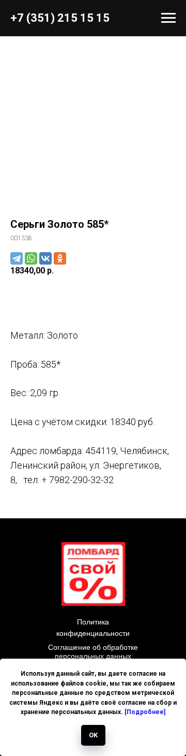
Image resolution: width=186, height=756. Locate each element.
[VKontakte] (45, 258)
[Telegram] (16, 258)
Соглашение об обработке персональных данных (93, 651)
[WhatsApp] (31, 258)
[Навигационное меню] (168, 18)
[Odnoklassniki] (60, 258)
